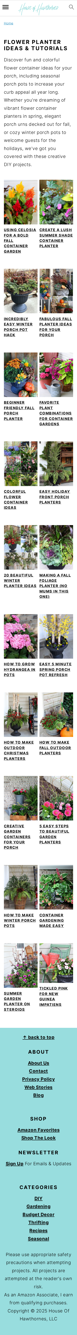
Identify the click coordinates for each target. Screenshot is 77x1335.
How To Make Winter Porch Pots (20, 920)
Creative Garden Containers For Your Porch (17, 837)
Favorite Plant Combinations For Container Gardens (56, 413)
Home (8, 23)
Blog (38, 1095)
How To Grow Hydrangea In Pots (20, 669)
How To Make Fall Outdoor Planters (55, 747)
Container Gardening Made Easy (51, 920)
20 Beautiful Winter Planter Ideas (20, 580)
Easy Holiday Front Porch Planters (54, 496)
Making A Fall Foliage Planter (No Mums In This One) (55, 586)
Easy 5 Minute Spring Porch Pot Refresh (55, 669)
